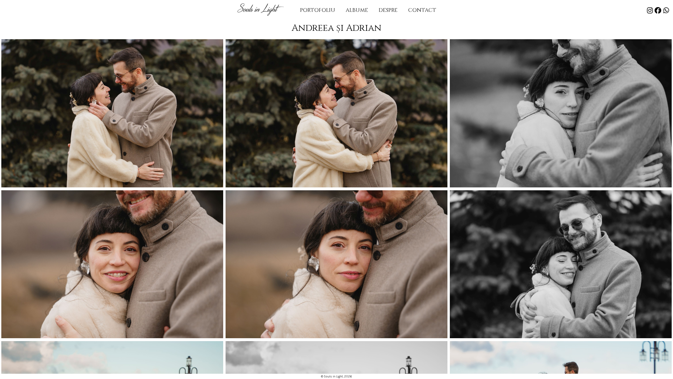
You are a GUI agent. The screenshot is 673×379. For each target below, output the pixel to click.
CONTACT (422, 10)
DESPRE (388, 10)
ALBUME (357, 10)
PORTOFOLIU (317, 10)
